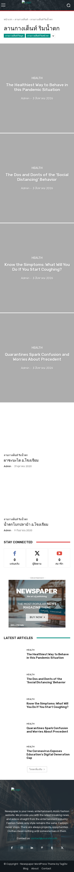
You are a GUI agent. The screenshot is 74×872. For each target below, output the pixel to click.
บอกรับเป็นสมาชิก (59, 551)
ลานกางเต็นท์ (21, 19)
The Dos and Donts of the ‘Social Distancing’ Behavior (46, 680)
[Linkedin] (32, 848)
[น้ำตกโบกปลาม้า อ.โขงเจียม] (37, 494)
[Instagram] (22, 848)
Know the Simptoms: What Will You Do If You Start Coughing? (47, 705)
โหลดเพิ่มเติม (35, 769)
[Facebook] (11, 848)
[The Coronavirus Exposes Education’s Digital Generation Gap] (14, 753)
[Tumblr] (52, 848)
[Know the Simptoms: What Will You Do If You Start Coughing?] (37, 268)
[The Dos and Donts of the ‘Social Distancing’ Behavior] (37, 178)
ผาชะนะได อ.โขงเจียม (21, 460)
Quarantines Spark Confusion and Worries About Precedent (47, 729)
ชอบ (15, 551)
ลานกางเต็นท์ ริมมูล (14, 35)
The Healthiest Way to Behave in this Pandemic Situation (48, 656)
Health (37, 78)
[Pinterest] (42, 848)
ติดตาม (37, 551)
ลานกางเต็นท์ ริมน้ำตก (16, 455)
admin (7, 466)
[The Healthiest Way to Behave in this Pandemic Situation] (37, 88)
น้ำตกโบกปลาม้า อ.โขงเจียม (26, 524)
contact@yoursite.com (44, 838)
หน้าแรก (8, 19)
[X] (62, 848)
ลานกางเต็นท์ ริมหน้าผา (38, 35)
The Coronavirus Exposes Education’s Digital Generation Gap (48, 754)
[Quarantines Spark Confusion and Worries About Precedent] (37, 357)
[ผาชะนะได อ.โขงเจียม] (37, 430)
